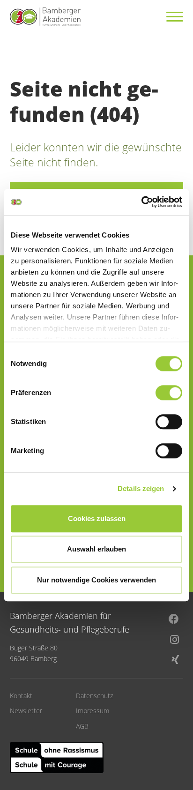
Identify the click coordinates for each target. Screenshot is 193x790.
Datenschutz (94, 695)
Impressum (92, 710)
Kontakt (21, 695)
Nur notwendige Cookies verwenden (96, 580)
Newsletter (26, 710)
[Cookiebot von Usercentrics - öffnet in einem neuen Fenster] (141, 202)
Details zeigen (141, 488)
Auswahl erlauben (96, 549)
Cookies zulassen (97, 518)
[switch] (169, 392)
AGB (82, 726)
